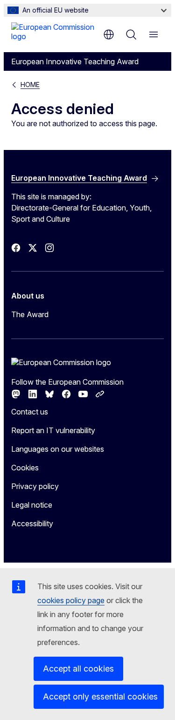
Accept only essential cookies (100, 696)
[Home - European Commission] (54, 33)
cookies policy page (71, 600)
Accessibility (32, 523)
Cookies (25, 467)
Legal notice (31, 504)
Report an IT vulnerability (53, 430)
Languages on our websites (57, 449)
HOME (30, 84)
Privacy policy (35, 486)
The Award (30, 314)
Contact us (29, 411)
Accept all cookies (78, 668)
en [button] (108, 34)
